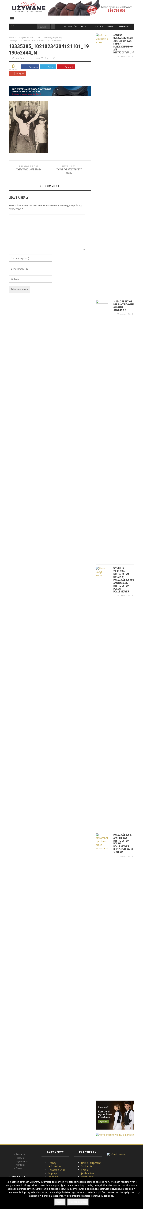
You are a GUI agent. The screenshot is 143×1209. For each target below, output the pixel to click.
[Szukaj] (53, 26)
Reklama (20, 1154)
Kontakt (20, 1164)
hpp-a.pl (52, 1173)
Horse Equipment (91, 1162)
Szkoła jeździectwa (87, 1171)
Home (11, 37)
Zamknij (60, 1202)
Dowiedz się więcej (78, 1202)
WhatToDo (87, 1176)
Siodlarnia (86, 1166)
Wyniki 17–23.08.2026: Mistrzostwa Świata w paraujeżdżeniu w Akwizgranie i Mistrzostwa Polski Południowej (123, 580)
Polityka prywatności (22, 1159)
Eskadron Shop (56, 1169)
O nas (19, 1168)
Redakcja (17, 58)
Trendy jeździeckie (54, 1164)
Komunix (53, 1176)
